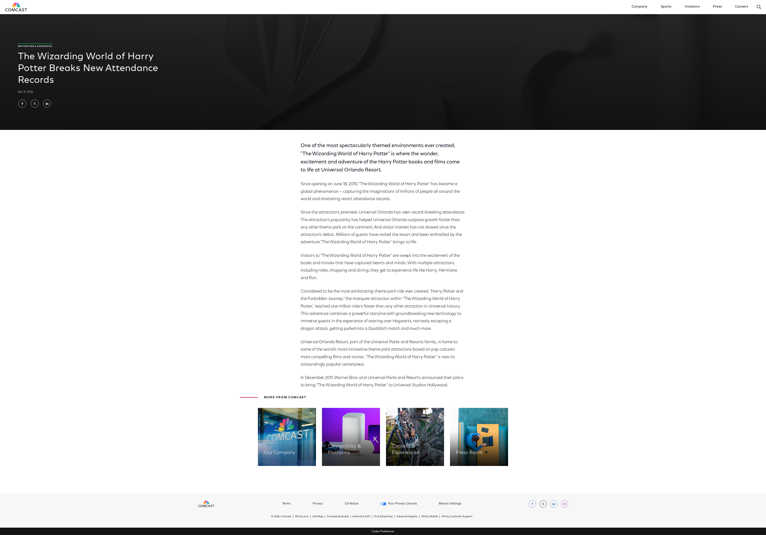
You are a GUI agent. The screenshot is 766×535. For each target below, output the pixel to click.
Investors (692, 7)
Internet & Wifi (361, 516)
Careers (741, 7)
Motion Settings (450, 503)
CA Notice (351, 503)
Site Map (317, 516)
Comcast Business (338, 516)
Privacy (318, 503)
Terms (286, 503)
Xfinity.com (302, 516)
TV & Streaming (383, 516)
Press (717, 7)
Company (639, 7)
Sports (666, 7)
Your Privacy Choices (402, 503)
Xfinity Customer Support (456, 516)
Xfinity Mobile (429, 516)
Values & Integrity (407, 516)
